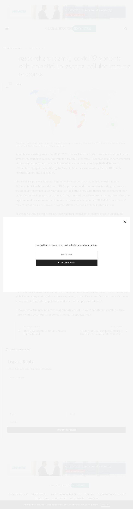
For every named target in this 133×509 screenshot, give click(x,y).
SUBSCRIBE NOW (66, 262)
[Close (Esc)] (125, 222)
